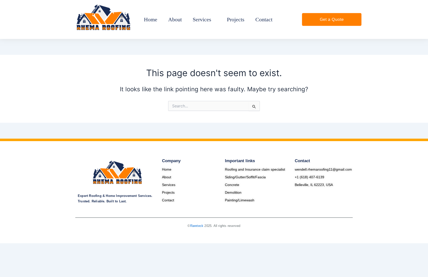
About (166, 177)
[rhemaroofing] (117, 172)
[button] (204, 19)
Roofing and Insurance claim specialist (255, 169)
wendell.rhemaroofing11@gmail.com (323, 169)
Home (166, 169)
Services (168, 185)
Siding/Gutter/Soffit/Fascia (245, 177)
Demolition (233, 192)
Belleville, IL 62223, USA (314, 185)
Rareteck (197, 226)
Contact (168, 200)
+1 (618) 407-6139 (309, 177)
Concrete (232, 185)
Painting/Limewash (239, 200)
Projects (168, 192)
